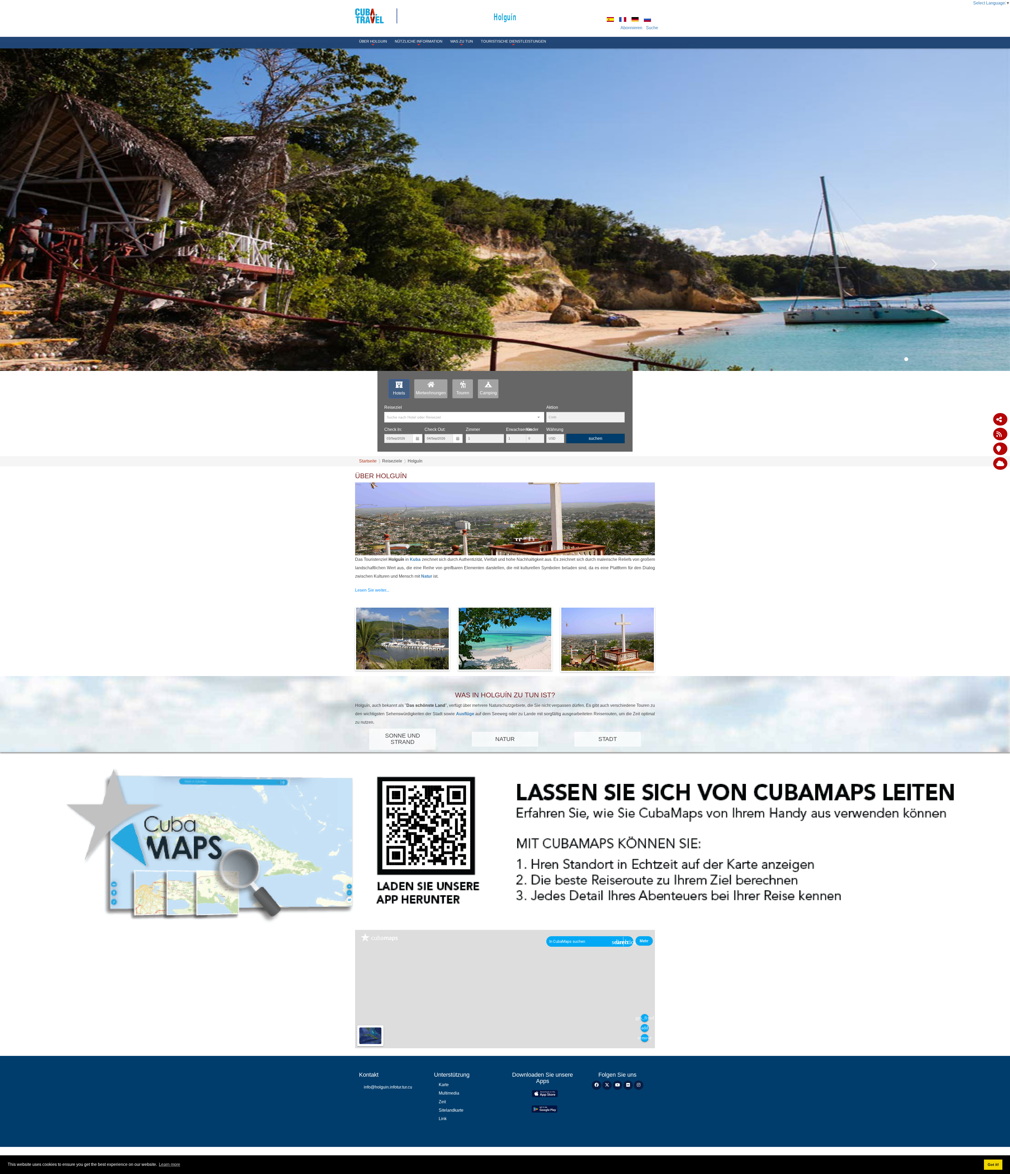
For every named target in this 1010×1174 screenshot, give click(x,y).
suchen (595, 438)
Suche (652, 28)
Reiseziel (393, 407)
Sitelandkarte (451, 1110)
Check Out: (435, 429)
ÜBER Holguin (373, 41)
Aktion (552, 407)
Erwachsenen (519, 429)
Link (443, 1118)
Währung (554, 429)
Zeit (442, 1102)
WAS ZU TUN (461, 41)
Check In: (393, 429)
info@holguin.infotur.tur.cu (388, 1087)
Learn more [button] (169, 1164)
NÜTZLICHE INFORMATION (418, 41)
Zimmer (473, 429)
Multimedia (449, 1093)
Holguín (505, 16)
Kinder (532, 429)
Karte (444, 1084)
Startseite (368, 461)
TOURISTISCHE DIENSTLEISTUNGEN (513, 41)
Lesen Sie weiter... (372, 590)
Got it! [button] (993, 1164)
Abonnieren (631, 28)
